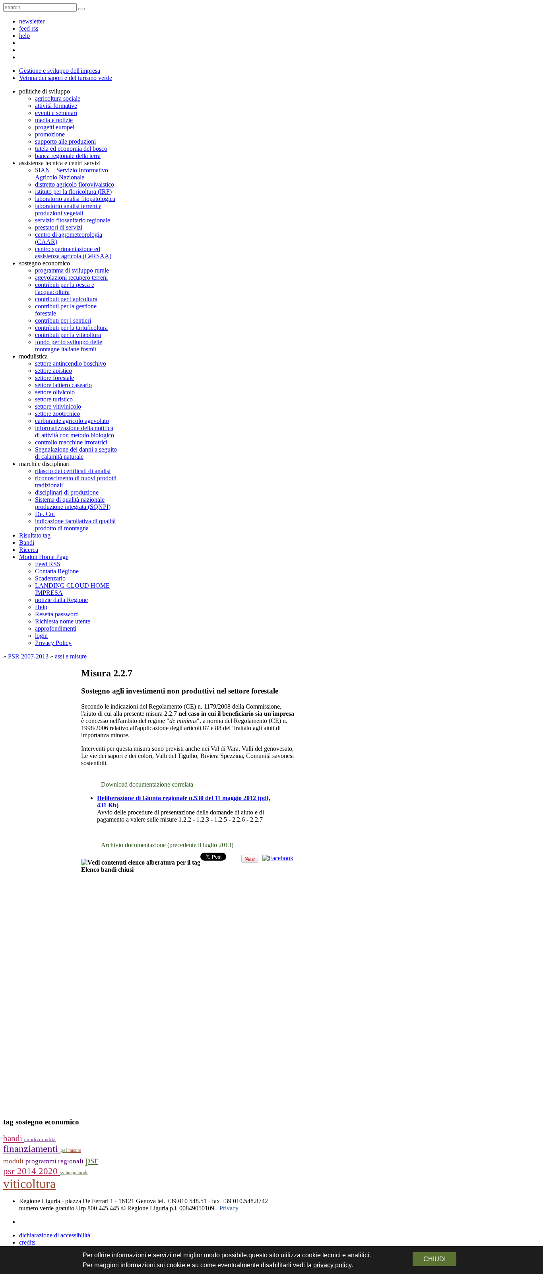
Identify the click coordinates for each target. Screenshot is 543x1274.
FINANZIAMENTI (31, 1148)
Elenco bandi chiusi (107, 869)
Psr (91, 1160)
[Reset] (81, 9)
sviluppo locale (74, 1172)
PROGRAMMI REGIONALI (55, 1161)
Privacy (229, 1208)
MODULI (14, 1161)
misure (74, 1150)
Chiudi (434, 1259)
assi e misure (71, 656)
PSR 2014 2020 (31, 1171)
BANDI (13, 1138)
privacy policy (332, 1265)
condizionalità (40, 1139)
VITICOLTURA (29, 1184)
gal (64, 1150)
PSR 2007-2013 (28, 656)
